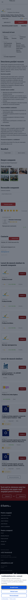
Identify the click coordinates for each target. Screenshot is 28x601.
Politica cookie (12, 599)
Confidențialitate (4, 599)
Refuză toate (14, 591)
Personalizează (14, 595)
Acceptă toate (14, 587)
